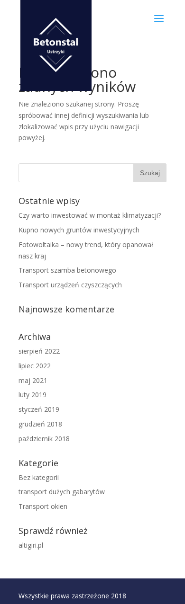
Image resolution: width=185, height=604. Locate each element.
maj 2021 (32, 380)
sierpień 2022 (39, 350)
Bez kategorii (38, 477)
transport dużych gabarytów (61, 491)
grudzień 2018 (40, 423)
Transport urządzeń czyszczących (70, 284)
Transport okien (42, 506)
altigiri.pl (30, 545)
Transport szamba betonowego (67, 270)
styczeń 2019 (38, 409)
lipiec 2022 (34, 365)
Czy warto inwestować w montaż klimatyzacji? (89, 215)
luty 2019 (32, 394)
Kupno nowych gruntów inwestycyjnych (78, 229)
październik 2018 (44, 438)
